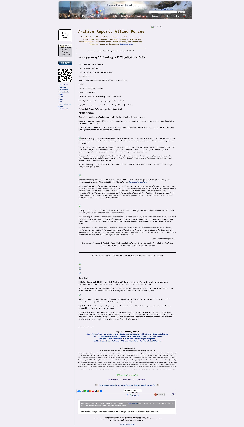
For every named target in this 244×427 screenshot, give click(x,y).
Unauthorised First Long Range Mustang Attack (140, 339)
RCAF (61, 94)
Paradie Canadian (64, 92)
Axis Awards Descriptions (138, 336)
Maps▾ (76, 16)
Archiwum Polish (64, 89)
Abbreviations (146, 334)
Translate (135, 396)
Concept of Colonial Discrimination (110, 339)
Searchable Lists (64, 109)
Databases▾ (156, 16)
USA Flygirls (124, 336)
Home (67, 16)
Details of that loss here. (138, 182)
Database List (126, 44)
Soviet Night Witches (111, 334)
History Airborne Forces (94, 334)
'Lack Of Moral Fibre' (155, 336)
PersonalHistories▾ (141, 16)
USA (61, 101)
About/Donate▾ (95, 16)
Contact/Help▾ (126, 16)
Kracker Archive (64, 85)
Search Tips (153, 9)
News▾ (106, 16)
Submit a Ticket (133, 403)
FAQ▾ (84, 16)
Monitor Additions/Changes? (127, 424)
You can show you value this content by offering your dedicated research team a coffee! (128, 385)
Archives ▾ (167, 16)
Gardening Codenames (160, 334)
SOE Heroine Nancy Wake (129, 341)
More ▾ (177, 16)
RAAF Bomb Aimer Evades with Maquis (106, 341)
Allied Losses (63, 87)
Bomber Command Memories (129, 334)
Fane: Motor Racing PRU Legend (150, 341)
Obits (115, 16)
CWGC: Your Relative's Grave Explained (105, 336)
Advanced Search (167, 9)
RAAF (61, 97)
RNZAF (61, 99)
